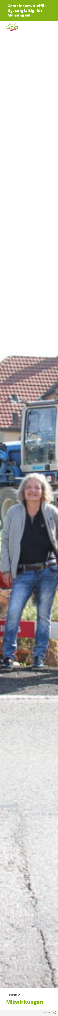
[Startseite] (12, 26)
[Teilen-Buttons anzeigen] (55, 1013)
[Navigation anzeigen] (51, 27)
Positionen (14, 995)
